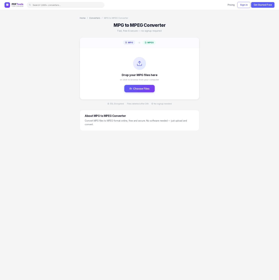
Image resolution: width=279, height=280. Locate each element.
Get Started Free (263, 5)
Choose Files (141, 88)
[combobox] (65, 5)
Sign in (244, 5)
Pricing (231, 5)
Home (83, 18)
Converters (94, 18)
